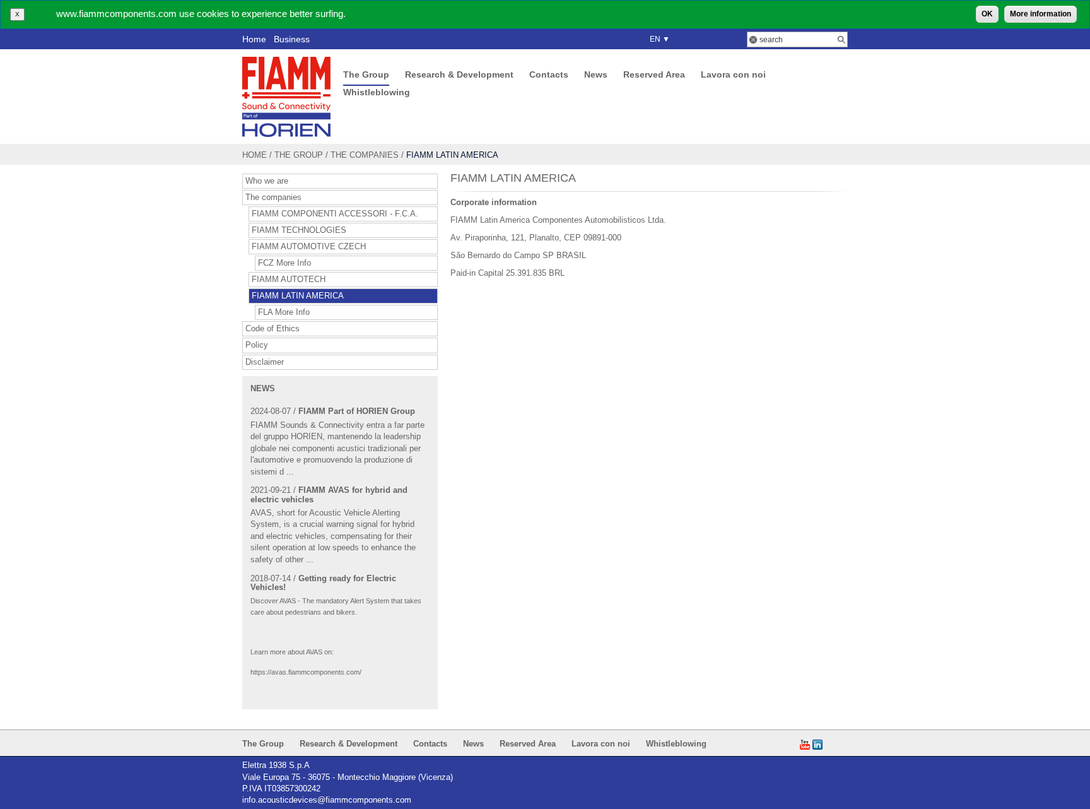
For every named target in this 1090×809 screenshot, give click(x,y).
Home (254, 39)
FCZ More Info (284, 263)
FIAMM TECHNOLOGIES (299, 230)
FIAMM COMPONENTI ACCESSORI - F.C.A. (335, 214)
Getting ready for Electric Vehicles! (323, 583)
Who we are (266, 181)
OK (987, 13)
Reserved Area (654, 74)
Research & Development (459, 74)
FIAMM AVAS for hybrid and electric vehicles (328, 494)
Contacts (548, 74)
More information (1040, 13)
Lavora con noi (733, 74)
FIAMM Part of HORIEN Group (356, 411)
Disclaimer (264, 362)
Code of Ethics (272, 328)
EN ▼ (658, 39)
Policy (256, 345)
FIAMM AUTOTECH (288, 279)
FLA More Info (284, 312)
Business (292, 39)
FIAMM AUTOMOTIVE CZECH (309, 246)
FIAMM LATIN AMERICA (298, 296)
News (595, 74)
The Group (366, 74)
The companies (365, 155)
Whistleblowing (376, 92)
